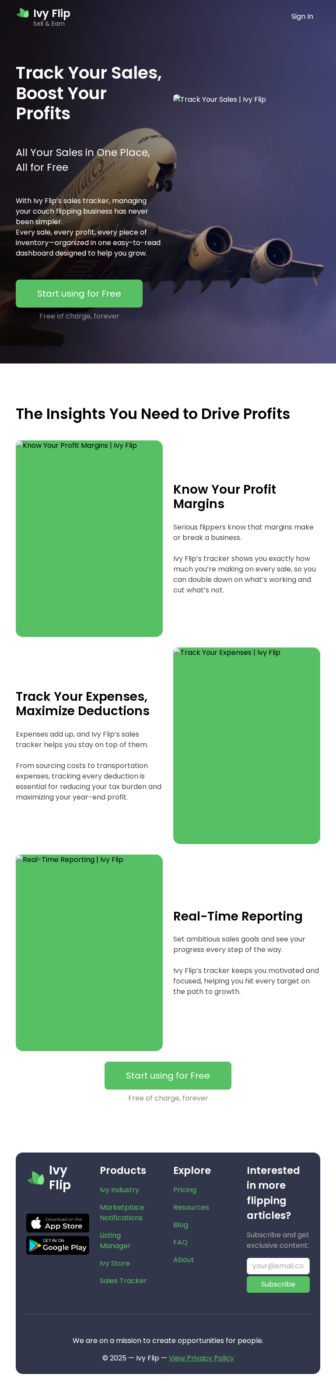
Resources (191, 1207)
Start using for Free (79, 293)
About (183, 1260)
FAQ (180, 1242)
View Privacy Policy (201, 1358)
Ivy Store (115, 1263)
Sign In (302, 16)
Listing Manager (115, 1240)
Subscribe (278, 1284)
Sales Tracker (123, 1281)
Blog (180, 1225)
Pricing (184, 1190)
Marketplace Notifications (122, 1212)
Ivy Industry (119, 1190)
